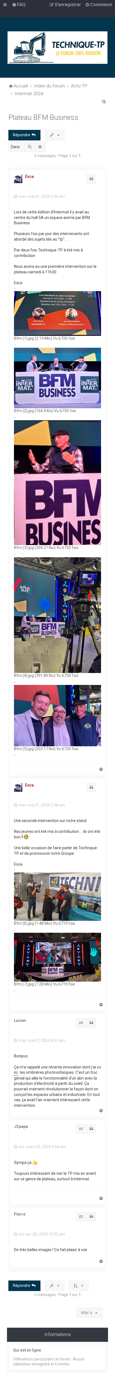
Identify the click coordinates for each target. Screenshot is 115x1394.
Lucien (20, 1020)
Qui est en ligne (27, 1350)
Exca (29, 176)
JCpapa (21, 1126)
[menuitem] (19, 4)
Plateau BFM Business (43, 118)
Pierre (19, 1214)
